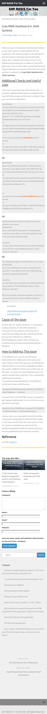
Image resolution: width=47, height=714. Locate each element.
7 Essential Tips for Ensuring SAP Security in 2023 (23, 579)
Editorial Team (10, 35)
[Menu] (44, 3)
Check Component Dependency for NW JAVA (32, 476)
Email (5, 520)
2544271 (13, 442)
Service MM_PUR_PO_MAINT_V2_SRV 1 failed (22, 602)
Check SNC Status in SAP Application (18, 617)
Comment (6, 495)
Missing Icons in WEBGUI (14, 585)
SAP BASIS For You (12, 3)
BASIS (15, 19)
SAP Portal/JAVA (27, 19)
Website (5, 528)
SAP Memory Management (15, 623)
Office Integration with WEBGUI (17, 591)
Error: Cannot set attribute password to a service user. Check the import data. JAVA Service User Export (23, 632)
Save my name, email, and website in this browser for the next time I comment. (23, 539)
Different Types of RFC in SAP (16, 597)
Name (5, 512)
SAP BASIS (6, 19)
